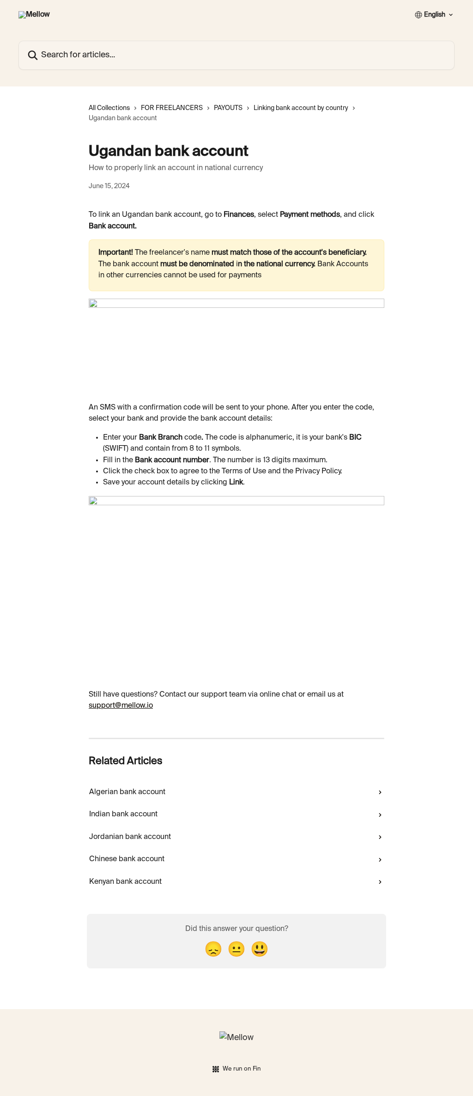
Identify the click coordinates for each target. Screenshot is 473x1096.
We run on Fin (242, 1069)
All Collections (109, 108)
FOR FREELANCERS (172, 108)
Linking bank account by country (301, 108)
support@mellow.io (121, 706)
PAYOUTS (228, 108)
